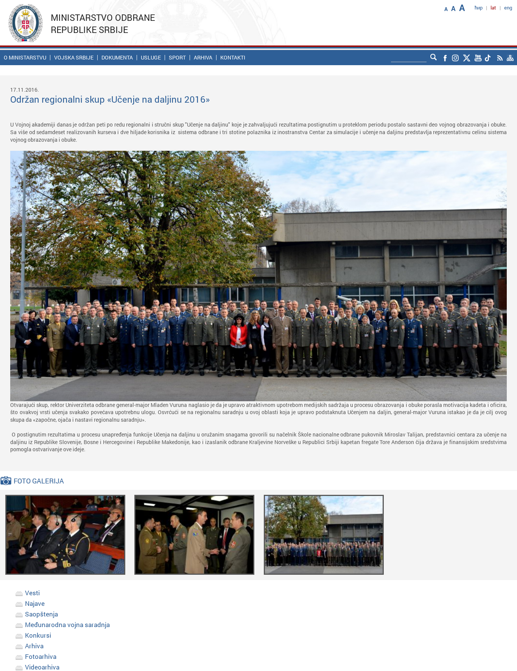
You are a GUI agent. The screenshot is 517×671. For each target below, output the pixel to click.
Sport (177, 57)
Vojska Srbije (73, 57)
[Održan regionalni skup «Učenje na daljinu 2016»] (65, 534)
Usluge (151, 57)
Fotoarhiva (40, 656)
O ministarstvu (25, 57)
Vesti (32, 592)
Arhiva (203, 57)
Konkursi (38, 635)
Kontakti (232, 57)
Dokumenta (117, 57)
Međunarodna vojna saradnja (67, 624)
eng (508, 7)
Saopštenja (41, 614)
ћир (479, 7)
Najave (35, 603)
